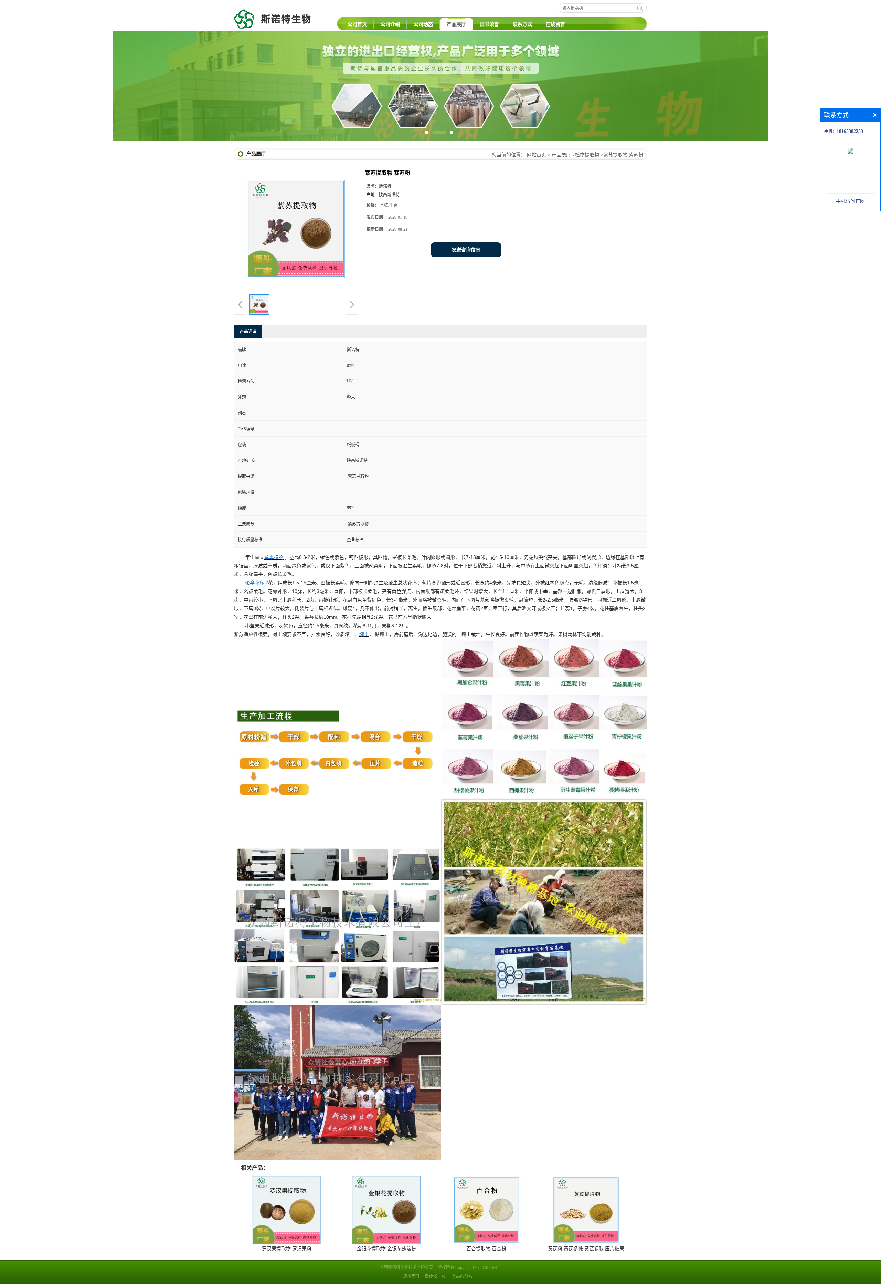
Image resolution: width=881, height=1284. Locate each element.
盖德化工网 (435, 1276)
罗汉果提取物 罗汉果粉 (286, 1248)
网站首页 (536, 154)
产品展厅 (456, 24)
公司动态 (423, 24)
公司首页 (357, 24)
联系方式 (522, 24)
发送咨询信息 (466, 249)
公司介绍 (390, 24)
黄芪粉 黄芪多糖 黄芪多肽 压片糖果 (586, 1248)
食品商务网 (462, 1276)
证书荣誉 (489, 24)
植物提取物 (587, 154)
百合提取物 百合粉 (486, 1248)
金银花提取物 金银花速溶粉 (386, 1248)
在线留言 (555, 24)
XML (493, 1267)
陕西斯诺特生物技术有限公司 (406, 1267)
